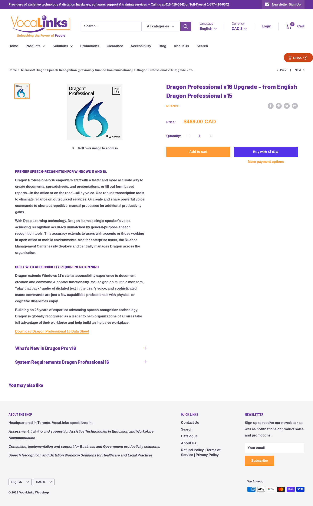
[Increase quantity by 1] (210, 136)
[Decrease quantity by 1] (188, 136)
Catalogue (189, 436)
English (16, 482)
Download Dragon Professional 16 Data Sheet (52, 331)
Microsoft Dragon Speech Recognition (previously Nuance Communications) (77, 70)
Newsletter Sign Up (286, 4)
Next (298, 70)
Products (33, 46)
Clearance (115, 46)
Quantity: (173, 136)
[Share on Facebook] (271, 105)
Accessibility (141, 46)
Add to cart (198, 152)
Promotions (89, 46)
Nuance (172, 106)
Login (266, 26)
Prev (283, 70)
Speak (297, 58)
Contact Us (190, 422)
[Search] (185, 26)
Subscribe (259, 460)
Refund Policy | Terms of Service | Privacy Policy (200, 452)
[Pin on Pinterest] (279, 105)
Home (13, 46)
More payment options (266, 161)
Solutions (60, 46)
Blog (162, 46)
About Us (181, 46)
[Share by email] (295, 105)
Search (202, 46)
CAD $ (40, 482)
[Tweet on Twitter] (287, 105)
